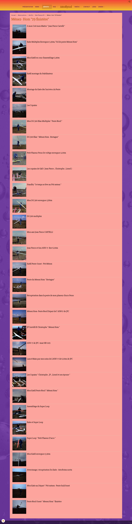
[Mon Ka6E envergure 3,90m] (19, 459)
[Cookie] (3, 521)
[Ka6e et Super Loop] (19, 428)
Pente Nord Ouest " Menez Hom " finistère (44, 501)
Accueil (13, 15)
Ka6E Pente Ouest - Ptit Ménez (39, 263)
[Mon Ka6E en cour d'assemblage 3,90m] (19, 63)
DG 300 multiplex (34, 216)
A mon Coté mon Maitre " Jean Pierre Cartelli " (46, 26)
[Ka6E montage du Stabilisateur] (19, 79)
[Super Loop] (19, 443)
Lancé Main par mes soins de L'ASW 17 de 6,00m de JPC (50, 359)
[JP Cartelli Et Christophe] (19, 332)
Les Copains (32, 105)
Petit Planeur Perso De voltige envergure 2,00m (46, 153)
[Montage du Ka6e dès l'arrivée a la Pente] (19, 95)
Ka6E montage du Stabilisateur (40, 73)
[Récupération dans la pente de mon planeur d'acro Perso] (19, 301)
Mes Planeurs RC (40, 15)
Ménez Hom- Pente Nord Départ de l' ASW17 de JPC (48, 311)
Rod (54, 7)
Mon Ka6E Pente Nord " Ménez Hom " (42, 390)
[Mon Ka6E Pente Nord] (19, 396)
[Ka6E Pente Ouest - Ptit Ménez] (19, 269)
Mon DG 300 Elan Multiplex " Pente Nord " (44, 121)
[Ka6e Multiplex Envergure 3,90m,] (19, 47)
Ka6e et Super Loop (35, 422)
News (37, 7)
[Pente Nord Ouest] (19, 507)
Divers (101, 7)
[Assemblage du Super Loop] (19, 412)
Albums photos (22, 15)
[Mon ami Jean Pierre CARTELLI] (19, 237)
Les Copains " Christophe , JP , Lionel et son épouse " (48, 374)
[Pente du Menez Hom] (19, 285)
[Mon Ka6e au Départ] (19, 491)
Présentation (28, 7)
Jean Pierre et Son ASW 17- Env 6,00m (42, 248)
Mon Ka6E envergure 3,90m (38, 454)
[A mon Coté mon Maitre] (19, 31)
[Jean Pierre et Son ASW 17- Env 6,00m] (19, 253)
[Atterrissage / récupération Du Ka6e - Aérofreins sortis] (19, 475)
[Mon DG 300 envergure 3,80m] (19, 206)
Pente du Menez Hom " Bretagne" (41, 279)
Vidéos (77, 7)
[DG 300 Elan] (19, 142)
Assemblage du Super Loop (38, 406)
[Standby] (19, 190)
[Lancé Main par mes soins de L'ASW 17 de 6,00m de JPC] (19, 364)
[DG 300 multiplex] (19, 222)
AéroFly (46, 7)
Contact (86, 7)
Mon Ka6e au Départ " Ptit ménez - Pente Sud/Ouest (48, 485)
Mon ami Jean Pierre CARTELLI (40, 232)
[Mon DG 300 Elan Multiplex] (19, 126)
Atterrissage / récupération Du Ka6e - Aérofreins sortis (49, 469)
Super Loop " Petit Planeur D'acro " (41, 438)
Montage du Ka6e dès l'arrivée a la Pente (43, 89)
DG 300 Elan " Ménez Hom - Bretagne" (43, 137)
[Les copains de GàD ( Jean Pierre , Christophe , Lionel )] (19, 174)
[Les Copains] (19, 111)
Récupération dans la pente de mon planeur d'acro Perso (50, 295)
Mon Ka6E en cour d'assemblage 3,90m (43, 57)
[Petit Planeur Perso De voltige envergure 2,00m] (19, 158)
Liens (94, 7)
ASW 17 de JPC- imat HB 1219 (38, 343)
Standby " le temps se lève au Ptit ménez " (44, 184)
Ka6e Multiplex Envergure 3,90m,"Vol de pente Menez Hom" (52, 42)
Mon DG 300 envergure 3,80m (39, 200)
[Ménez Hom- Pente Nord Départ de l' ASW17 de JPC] (19, 317)
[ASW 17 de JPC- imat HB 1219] (19, 348)
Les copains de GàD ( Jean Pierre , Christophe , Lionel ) (49, 168)
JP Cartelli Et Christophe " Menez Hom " (43, 327)
